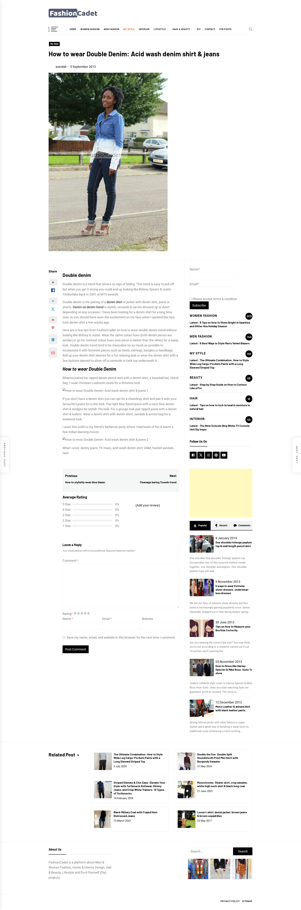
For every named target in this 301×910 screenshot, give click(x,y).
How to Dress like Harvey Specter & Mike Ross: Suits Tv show (233, 669)
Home (73, 29)
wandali (61, 67)
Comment (71, 560)
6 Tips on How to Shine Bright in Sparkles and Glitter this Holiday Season (220, 324)
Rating (68, 614)
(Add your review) (148, 505)
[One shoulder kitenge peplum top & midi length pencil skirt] (202, 544)
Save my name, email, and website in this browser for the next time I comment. (121, 637)
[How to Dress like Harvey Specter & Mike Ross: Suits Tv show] (202, 667)
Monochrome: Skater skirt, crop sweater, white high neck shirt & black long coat (222, 784)
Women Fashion (90, 29)
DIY (199, 29)
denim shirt (114, 302)
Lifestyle (160, 29)
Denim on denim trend (88, 307)
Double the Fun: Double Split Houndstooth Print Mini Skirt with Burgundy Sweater (217, 758)
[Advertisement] (221, 493)
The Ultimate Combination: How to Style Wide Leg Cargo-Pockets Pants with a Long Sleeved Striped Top (219, 363)
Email (107, 619)
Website (147, 619)
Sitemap (247, 901)
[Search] (250, 29)
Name (68, 619)
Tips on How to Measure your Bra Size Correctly (232, 628)
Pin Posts (225, 29)
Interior (144, 29)
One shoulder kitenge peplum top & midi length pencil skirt (233, 544)
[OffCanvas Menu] (57, 29)
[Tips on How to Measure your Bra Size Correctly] (202, 628)
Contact (210, 29)
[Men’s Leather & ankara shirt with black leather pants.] (202, 708)
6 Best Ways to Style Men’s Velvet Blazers (225, 343)
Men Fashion (111, 29)
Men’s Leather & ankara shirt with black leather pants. (232, 708)
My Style (129, 29)
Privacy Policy (230, 901)
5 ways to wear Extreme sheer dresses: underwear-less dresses (232, 589)
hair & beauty (181, 29)
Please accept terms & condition (214, 299)
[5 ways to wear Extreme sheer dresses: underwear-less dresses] (202, 587)
